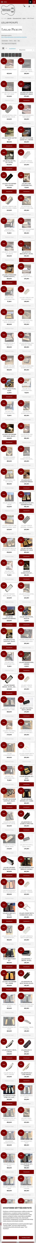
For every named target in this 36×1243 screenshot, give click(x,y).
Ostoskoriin (26, 100)
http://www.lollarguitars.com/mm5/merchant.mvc (14, 37)
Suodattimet (12, 48)
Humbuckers (5, 40)
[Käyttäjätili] (29, 6)
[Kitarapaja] (8, 10)
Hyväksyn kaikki (26, 1237)
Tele (18, 40)
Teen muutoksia (10, 1237)
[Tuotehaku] (33, 6)
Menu (5, 2)
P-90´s (10, 40)
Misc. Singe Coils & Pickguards (9, 43)
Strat (15, 40)
